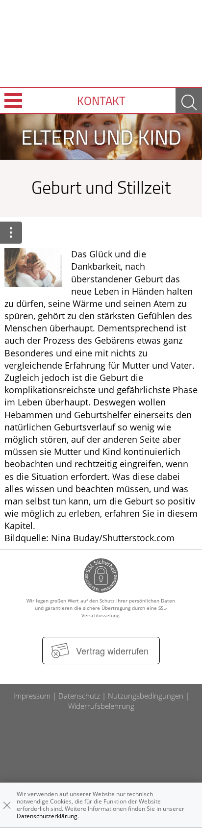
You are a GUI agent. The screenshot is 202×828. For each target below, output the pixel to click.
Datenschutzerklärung (47, 816)
